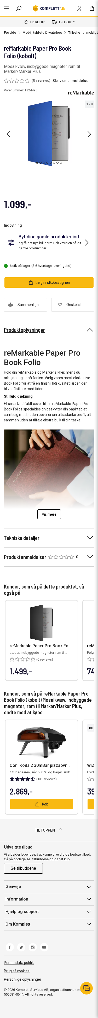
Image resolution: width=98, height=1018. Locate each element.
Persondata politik (19, 963)
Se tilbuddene (23, 868)
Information (16, 899)
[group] (49, 133)
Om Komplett (17, 924)
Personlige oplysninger (22, 979)
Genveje (13, 886)
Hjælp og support (22, 911)
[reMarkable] (81, 92)
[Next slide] (89, 134)
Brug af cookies (17, 971)
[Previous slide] (8, 134)
